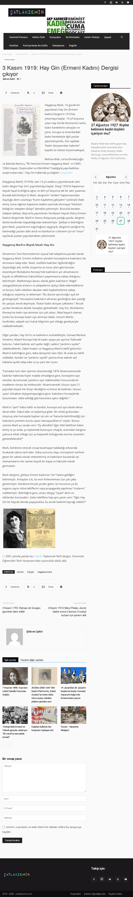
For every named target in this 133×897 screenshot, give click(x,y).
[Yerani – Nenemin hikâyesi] (73, 715)
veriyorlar (66, 172)
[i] (23, 172)
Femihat (13, 45)
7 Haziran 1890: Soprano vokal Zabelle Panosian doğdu (15, 691)
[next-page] (10, 744)
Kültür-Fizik (38, 37)
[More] (61, 92)
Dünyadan (55, 37)
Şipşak (107, 37)
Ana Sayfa (7, 54)
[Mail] (116, 2)
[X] (122, 2)
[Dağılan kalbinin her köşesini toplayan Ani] (44, 715)
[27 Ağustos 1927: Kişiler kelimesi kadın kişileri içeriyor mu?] (111, 107)
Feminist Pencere (18, 37)
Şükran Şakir (9, 79)
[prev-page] (4, 744)
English (73, 45)
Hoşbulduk (75, 893)
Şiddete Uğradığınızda (94, 893)
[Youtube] (128, 2)
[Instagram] (110, 2)
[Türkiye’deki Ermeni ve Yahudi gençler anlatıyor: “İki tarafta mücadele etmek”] (15, 715)
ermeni (20, 572)
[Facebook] (105, 2)
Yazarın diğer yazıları (31, 660)
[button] (122, 37)
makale (38, 556)
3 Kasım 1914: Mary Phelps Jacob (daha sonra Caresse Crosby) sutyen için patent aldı (67, 611)
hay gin (30, 572)
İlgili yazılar (10, 660)
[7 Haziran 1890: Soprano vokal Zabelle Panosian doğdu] (15, 676)
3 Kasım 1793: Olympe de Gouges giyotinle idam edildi (21, 609)
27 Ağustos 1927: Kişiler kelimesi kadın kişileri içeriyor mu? (110, 129)
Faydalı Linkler (115, 893)
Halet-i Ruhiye (91, 37)
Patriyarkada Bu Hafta (35, 45)
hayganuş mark (45, 572)
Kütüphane (58, 45)
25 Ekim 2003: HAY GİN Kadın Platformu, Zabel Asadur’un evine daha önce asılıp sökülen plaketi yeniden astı (44, 694)
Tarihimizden (72, 37)
